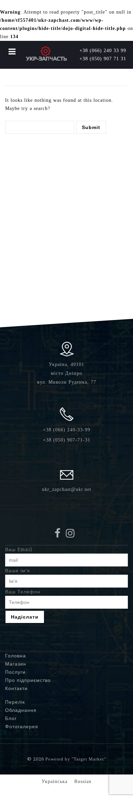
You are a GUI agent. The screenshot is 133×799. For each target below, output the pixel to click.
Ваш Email (18, 549)
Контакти (16, 688)
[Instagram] (72, 535)
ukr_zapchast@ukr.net (66, 489)
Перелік (15, 702)
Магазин (15, 664)
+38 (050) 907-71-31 (66, 440)
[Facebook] (59, 535)
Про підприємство (28, 680)
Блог (11, 718)
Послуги (15, 672)
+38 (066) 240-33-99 (66, 429)
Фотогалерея (21, 726)
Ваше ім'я (17, 570)
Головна (15, 655)
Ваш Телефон (22, 591)
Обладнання (20, 710)
